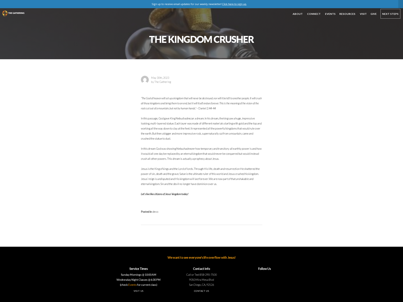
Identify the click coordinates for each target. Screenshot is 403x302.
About (298, 13)
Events (330, 13)
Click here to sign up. (234, 4)
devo (155, 211)
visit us (138, 290)
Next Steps (390, 13)
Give (374, 13)
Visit (363, 13)
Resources (347, 13)
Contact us (201, 290)
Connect (314, 13)
